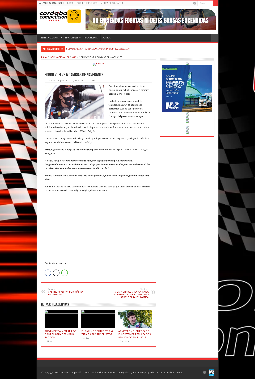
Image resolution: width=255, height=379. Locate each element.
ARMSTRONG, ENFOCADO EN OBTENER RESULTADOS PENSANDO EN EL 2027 (134, 334)
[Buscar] (215, 3)
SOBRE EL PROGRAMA (87, 3)
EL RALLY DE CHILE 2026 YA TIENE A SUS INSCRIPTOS (97, 333)
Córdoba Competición (57, 80)
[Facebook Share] (48, 273)
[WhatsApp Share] (64, 273)
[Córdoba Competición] (53, 15)
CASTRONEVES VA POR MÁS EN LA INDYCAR (65, 292)
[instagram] (194, 3)
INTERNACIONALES (50, 37)
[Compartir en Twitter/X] (56, 273)
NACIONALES (71, 37)
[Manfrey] (98, 64)
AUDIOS (107, 37)
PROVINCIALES (91, 37)
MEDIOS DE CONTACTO (112, 3)
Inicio (44, 57)
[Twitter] (191, 3)
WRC (74, 57)
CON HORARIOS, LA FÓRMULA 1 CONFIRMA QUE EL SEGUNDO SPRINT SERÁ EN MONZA (131, 293)
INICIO (70, 3)
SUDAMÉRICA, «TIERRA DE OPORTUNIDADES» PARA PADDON (98, 48)
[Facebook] (187, 3)
